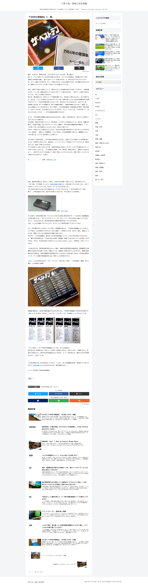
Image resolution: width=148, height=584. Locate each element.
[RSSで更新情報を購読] (79, 400)
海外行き (98, 147)
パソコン (98, 118)
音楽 (39, 386)
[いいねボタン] (30, 378)
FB (96, 94)
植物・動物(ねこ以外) (102, 143)
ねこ (96, 114)
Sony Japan (64, 211)
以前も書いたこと (39, 365)
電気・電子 (98, 171)
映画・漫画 (98, 139)
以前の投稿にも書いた (57, 184)
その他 (97, 106)
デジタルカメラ (100, 110)
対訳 (96, 131)
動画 (96, 122)
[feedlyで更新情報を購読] (59, 400)
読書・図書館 (32, 386)
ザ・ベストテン (55, 386)
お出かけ (98, 102)
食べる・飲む (99, 179)
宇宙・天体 (98, 127)
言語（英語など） (100, 163)
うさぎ (97, 98)
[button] (79, 68)
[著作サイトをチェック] (38, 400)
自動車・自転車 (100, 155)
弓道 (96, 135)
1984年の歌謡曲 (46, 386)
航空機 (97, 159)
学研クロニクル (51, 159)
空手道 (97, 151)
